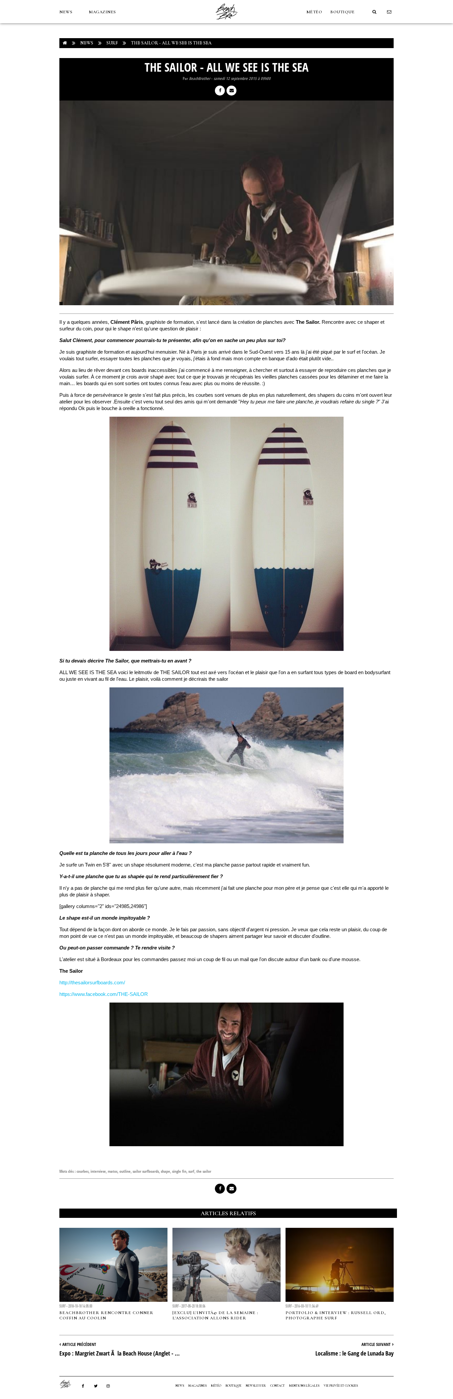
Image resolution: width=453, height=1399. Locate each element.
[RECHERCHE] (374, 12)
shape (165, 1171)
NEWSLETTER (256, 1386)
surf (191, 1171)
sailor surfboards (146, 1171)
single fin (179, 1171)
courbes (83, 1171)
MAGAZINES (102, 12)
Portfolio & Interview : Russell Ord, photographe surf (336, 1315)
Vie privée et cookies (341, 1386)
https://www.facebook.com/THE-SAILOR (103, 994)
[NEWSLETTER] (389, 12)
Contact (277, 1386)
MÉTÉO (314, 12)
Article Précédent (79, 1344)
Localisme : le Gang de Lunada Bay (354, 1353)
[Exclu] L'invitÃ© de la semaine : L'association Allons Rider (215, 1315)
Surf (112, 43)
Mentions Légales (304, 1386)
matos (112, 1171)
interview (98, 1171)
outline (125, 1171)
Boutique (342, 12)
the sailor (203, 1171)
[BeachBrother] (226, 21)
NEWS (65, 12)
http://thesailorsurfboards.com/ (92, 982)
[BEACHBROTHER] (68, 1384)
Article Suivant (376, 1344)
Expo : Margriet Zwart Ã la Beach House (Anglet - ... (119, 1353)
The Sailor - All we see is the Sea (171, 43)
